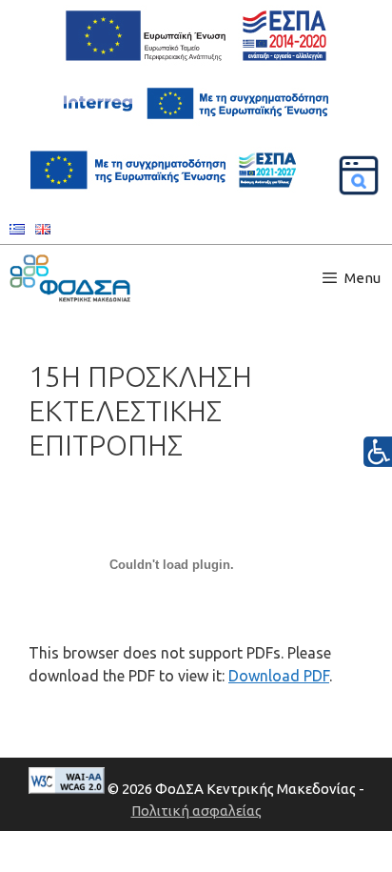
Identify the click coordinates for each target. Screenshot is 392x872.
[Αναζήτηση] (358, 175)
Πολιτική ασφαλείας (196, 810)
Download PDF (278, 675)
